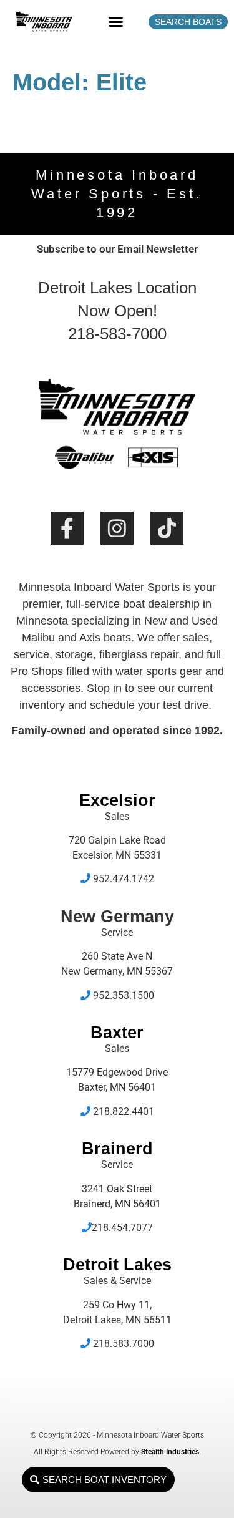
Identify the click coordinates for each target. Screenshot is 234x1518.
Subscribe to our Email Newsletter (117, 249)
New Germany (117, 916)
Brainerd (117, 1148)
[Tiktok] (166, 528)
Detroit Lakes (117, 1264)
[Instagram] (117, 528)
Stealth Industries (170, 1451)
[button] (115, 22)
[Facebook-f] (67, 528)
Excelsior (117, 800)
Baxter (117, 1032)
